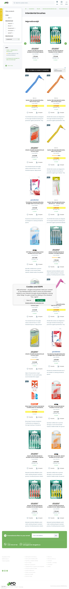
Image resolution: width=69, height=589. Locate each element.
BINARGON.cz (64, 586)
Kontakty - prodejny (52, 562)
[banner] (6, 3)
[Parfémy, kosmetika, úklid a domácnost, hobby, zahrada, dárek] (25, 8)
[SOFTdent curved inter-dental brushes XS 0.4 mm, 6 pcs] (56, 439)
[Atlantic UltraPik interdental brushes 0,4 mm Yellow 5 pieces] (55, 35)
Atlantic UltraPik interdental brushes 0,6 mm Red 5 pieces (35, 51)
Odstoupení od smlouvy (31, 556)
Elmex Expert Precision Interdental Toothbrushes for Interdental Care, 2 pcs (34, 407)
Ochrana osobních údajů (31, 568)
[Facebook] (3, 571)
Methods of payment (30, 564)
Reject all (29, 300)
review (48, 566)
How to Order (28, 562)
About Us (49, 556)
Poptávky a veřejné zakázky (31, 560)
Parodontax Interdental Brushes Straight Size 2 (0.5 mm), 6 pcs (56, 354)
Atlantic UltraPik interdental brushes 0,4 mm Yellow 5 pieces (55, 51)
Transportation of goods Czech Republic (34, 566)
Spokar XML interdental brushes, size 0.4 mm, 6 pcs (56, 101)
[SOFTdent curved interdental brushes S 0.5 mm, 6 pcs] (56, 390)
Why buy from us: (51, 558)
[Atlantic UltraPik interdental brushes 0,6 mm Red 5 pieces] (35, 35)
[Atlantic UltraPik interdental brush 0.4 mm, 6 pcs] (34, 337)
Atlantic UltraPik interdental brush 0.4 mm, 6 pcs (34, 354)
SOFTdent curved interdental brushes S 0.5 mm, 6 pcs (56, 407)
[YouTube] (5, 571)
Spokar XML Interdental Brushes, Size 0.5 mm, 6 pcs (56, 305)
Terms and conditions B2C (31, 558)
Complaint (49, 564)
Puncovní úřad (28, 576)
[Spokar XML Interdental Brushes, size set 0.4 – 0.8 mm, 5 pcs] (56, 186)
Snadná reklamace (29, 570)
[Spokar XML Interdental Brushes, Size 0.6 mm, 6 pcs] (34, 84)
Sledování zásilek (29, 574)
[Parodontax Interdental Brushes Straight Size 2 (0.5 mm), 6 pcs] (56, 337)
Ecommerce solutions (55, 586)
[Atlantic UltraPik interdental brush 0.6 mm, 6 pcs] (34, 133)
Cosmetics (31, 8)
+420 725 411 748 (12, 545)
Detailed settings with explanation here (34, 303)
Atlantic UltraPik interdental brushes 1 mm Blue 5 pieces (56, 252)
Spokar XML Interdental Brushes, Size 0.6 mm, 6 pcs (35, 101)
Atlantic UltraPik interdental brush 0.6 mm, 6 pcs (34, 150)
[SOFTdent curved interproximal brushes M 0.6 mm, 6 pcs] (34, 235)
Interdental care (63, 8)
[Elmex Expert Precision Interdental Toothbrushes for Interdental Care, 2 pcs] (34, 390)
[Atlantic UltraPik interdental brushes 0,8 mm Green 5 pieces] (34, 439)
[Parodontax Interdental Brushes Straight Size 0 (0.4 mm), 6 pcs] (34, 186)
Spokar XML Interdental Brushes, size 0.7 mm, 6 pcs (56, 150)
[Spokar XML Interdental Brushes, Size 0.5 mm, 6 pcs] (56, 288)
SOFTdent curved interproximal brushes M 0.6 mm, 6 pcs (34, 252)
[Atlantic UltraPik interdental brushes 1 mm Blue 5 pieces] (56, 235)
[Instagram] (7, 571)
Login (56, 535)
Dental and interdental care (50, 8)
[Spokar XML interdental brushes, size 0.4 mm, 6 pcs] (56, 84)
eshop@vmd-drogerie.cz (31, 545)
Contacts (49, 560)
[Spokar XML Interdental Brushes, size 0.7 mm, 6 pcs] (56, 133)
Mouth (38, 8)
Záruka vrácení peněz (30, 572)
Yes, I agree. (40, 300)
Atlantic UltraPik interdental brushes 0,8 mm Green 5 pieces (34, 456)
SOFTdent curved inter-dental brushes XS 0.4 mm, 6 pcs (56, 456)
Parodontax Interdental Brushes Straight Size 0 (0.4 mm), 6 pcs (34, 203)
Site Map (21, 587)
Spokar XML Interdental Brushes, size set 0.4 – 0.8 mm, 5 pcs (56, 203)
